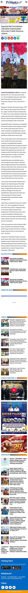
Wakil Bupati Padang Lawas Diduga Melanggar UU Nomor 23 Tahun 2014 (18, 528)
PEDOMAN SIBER (12, 577)
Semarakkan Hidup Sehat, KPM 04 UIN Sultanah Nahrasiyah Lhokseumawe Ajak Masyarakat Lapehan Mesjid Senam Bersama (18, 342)
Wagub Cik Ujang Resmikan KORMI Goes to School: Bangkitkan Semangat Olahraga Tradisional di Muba (18, 549)
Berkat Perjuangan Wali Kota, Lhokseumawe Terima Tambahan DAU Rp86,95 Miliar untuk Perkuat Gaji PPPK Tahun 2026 (18, 481)
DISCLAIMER (21, 577)
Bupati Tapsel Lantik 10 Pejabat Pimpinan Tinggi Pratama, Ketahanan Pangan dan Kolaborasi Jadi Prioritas (18, 471)
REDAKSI (3, 577)
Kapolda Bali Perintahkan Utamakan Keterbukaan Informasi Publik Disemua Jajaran (19, 260)
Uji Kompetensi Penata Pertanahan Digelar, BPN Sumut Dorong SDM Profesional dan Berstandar (18, 332)
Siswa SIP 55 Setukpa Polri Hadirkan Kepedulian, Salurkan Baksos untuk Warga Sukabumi (18, 539)
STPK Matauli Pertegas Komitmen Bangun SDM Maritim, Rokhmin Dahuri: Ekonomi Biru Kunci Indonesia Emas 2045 (18, 491)
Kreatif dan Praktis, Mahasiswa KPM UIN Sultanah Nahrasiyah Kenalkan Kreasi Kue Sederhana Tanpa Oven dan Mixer (18, 361)
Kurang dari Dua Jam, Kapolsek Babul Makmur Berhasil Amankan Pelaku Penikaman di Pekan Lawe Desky (17, 511)
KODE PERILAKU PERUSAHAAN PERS (11, 578)
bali (5, 24)
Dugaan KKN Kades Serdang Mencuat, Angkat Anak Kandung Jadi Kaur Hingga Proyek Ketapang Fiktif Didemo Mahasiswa (18, 521)
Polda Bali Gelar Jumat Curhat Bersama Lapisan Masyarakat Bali (18, 270)
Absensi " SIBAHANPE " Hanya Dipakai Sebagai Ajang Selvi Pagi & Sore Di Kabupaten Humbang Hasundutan (18, 461)
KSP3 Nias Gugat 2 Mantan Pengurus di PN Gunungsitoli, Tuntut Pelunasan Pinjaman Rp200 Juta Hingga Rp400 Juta (18, 501)
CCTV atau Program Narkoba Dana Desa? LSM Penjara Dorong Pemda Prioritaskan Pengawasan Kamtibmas (17, 351)
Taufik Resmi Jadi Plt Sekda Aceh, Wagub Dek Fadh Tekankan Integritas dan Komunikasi (17, 371)
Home (2, 24)
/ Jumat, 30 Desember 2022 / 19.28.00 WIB (11, 35)
